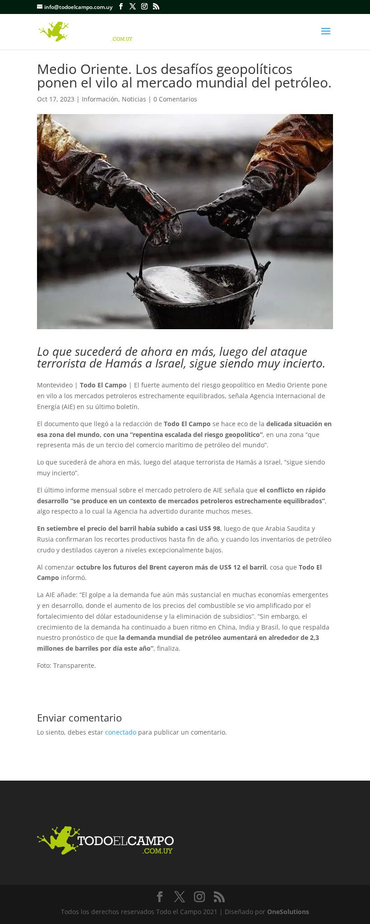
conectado (120, 732)
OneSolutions (288, 911)
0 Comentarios (175, 99)
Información (100, 99)
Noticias (134, 99)
